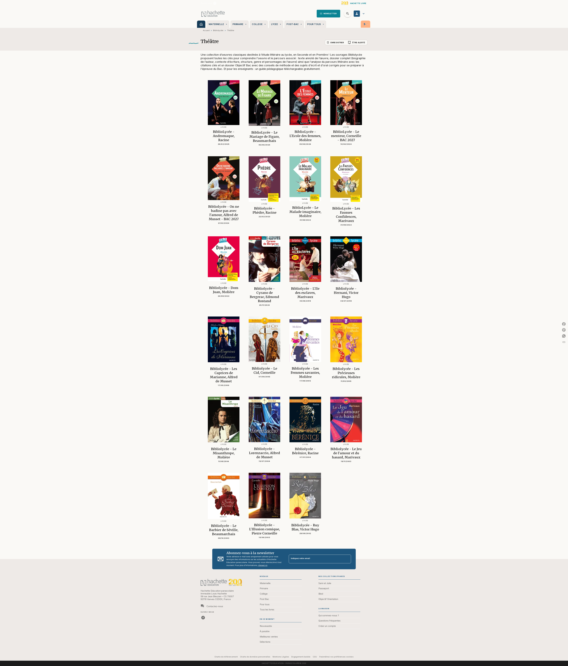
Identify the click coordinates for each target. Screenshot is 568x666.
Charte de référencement (226, 657)
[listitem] (214, 3)
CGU (315, 657)
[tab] (201, 24)
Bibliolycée (218, 30)
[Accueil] (213, 14)
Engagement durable (300, 657)
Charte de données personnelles (255, 657)
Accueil (206, 30)
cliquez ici (262, 565)
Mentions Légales (281, 657)
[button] (328, 13)
